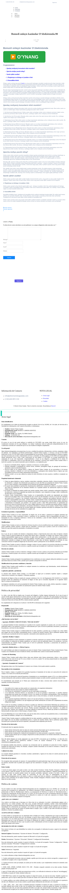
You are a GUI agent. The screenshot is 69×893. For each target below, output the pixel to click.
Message (5, 239)
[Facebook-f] (60, 2)
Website (5, 251)
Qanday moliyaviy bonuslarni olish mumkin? (21, 68)
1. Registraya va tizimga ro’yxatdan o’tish (20, 77)
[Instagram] (62, 2)
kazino (23, 83)
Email (5, 247)
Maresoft (53, 406)
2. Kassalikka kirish (13, 80)
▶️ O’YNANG (24, 56)
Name (5, 242)
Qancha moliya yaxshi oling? (16, 71)
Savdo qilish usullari (13, 74)
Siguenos (19, 281)
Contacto (17, 16)
